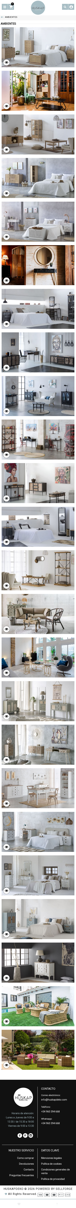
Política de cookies (51, 1163)
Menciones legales (51, 1158)
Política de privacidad (53, 1179)
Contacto (29, 1169)
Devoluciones (26, 1163)
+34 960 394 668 (50, 1111)
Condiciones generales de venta (55, 1171)
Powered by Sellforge (54, 1189)
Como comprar (25, 1158)
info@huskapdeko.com (54, 1099)
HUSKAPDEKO (14, 1189)
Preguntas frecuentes (21, 1175)
